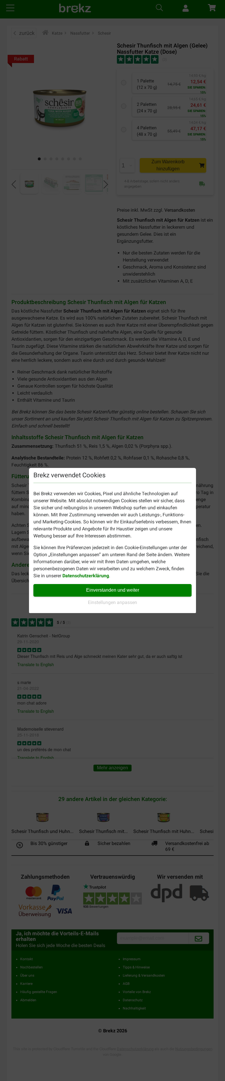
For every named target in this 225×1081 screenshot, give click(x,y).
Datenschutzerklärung (85, 575)
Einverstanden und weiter (112, 590)
